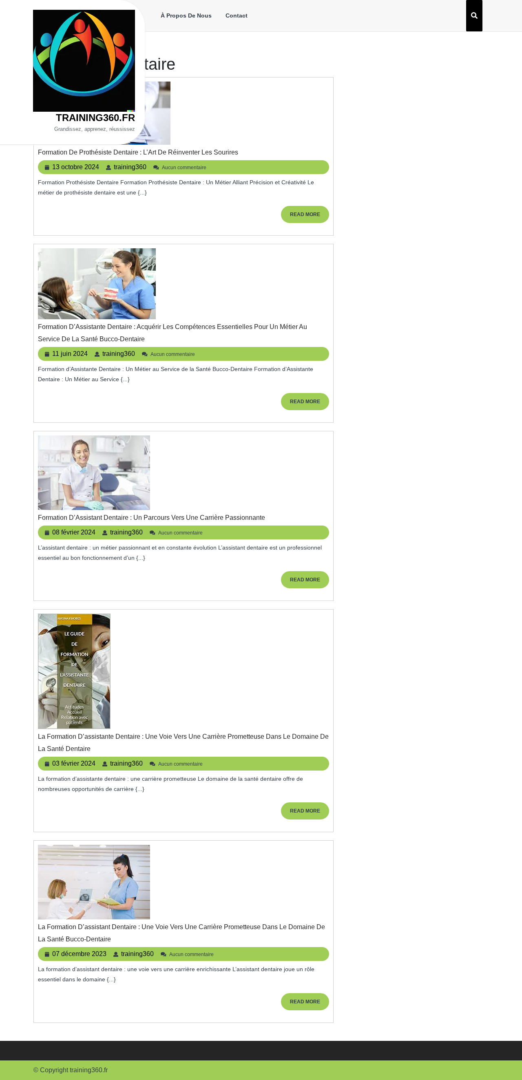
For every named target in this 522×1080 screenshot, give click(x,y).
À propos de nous (186, 15)
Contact (237, 15)
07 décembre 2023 (79, 953)
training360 (130, 166)
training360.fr (95, 117)
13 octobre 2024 (75, 166)
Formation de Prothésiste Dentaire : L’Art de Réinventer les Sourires (138, 152)
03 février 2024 (73, 763)
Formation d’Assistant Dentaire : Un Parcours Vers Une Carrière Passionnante (151, 517)
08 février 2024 (73, 532)
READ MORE (309, 217)
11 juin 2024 (70, 353)
